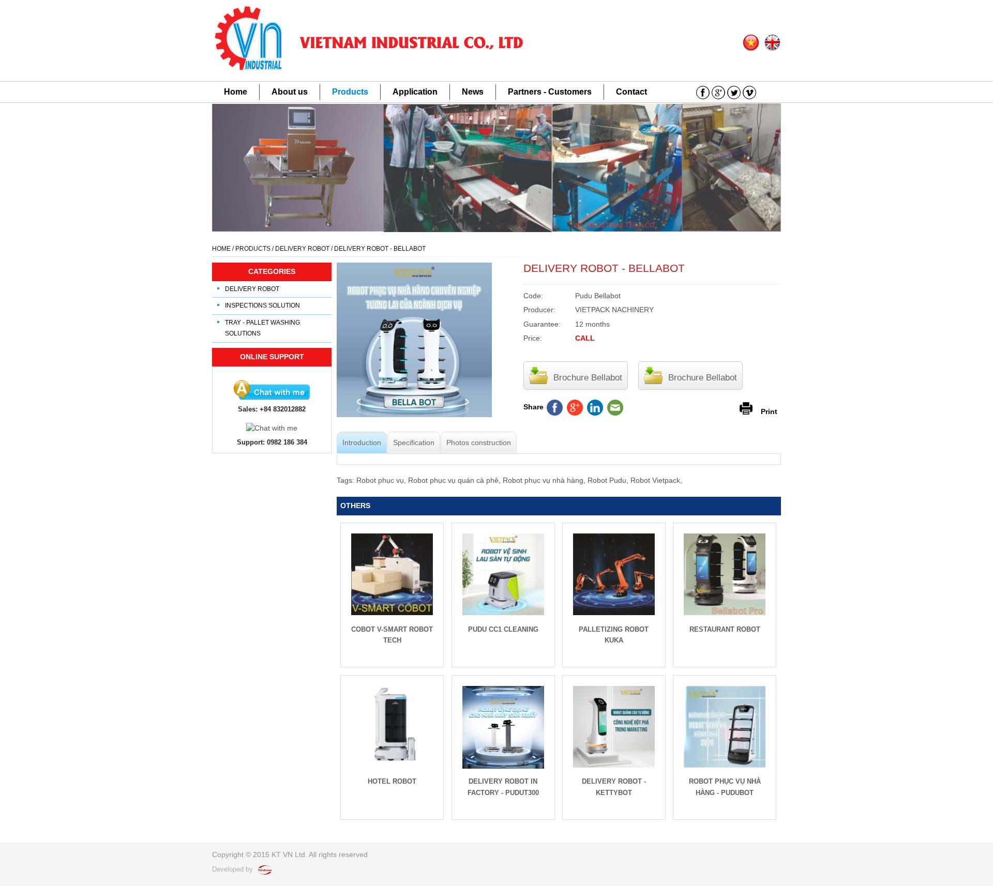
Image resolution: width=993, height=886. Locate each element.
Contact (631, 91)
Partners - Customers (550, 91)
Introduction (361, 442)
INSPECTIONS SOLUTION (262, 305)
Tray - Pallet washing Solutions (262, 328)
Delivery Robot (252, 289)
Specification (413, 442)
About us (290, 91)
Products (350, 91)
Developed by (233, 869)
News (473, 91)
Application (415, 91)
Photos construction (478, 442)
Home (235, 91)
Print (769, 411)
